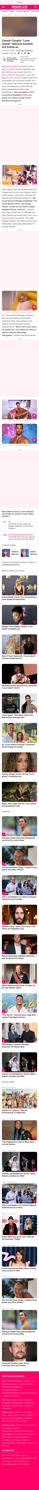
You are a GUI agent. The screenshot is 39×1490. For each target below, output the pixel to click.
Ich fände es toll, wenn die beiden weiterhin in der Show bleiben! (20, 526)
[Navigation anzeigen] (3, 7)
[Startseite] (19, 7)
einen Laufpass (14, 78)
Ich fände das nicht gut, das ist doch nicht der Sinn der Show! (21, 538)
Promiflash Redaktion (24, 50)
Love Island (10, 69)
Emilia (25, 95)
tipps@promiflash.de (11, 564)
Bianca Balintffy (8, 75)
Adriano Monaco (12, 66)
